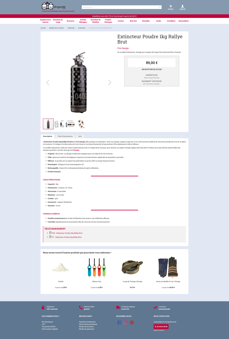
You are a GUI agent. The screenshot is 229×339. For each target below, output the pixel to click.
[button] (47, 82)
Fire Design (123, 48)
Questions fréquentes (87, 322)
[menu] (114, 21)
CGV (43, 324)
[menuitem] (45, 21)
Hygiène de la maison (56, 28)
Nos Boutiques (47, 322)
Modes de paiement (86, 329)
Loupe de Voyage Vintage (132, 281)
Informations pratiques (88, 324)
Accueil (43, 28)
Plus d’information (65, 136)
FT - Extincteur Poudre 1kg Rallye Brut (67, 237)
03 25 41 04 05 (161, 326)
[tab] (48, 136)
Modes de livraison (86, 326)
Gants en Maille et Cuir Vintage (168, 281)
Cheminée (71, 28)
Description (47, 136)
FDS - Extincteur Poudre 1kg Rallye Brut (67, 233)
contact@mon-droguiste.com (165, 322)
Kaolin (60, 281)
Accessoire (82, 28)
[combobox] (122, 7)
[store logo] (60, 5)
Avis (80, 136)
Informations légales (50, 329)
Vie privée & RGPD (48, 326)
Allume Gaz (96, 281)
